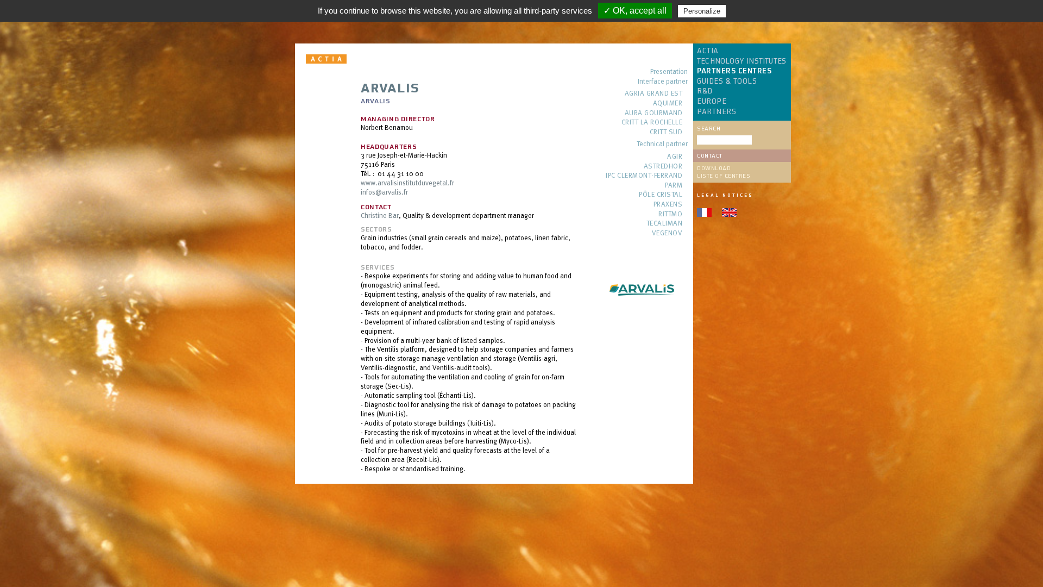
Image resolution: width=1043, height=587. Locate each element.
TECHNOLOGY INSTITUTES (741, 61)
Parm (673, 185)
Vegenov (667, 233)
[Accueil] (328, 59)
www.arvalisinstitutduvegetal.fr (407, 182)
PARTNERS (716, 112)
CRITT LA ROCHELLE (651, 122)
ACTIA (708, 51)
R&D (705, 91)
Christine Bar (380, 215)
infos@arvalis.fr (384, 191)
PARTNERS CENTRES (734, 71)
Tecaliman (664, 223)
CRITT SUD (666, 132)
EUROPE (711, 101)
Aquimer (667, 103)
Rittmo (670, 214)
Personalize (701, 11)
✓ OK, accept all (635, 10)
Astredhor (663, 166)
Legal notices (725, 195)
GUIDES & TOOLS (727, 81)
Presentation (669, 72)
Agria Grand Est (653, 93)
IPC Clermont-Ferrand (644, 175)
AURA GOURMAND (653, 113)
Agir (674, 156)
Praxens (668, 204)
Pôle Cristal (660, 194)
